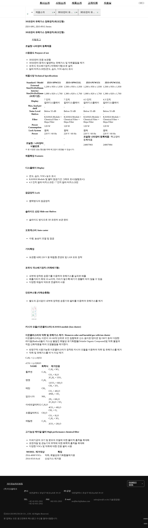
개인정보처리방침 (15, 484)
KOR (141, 3)
